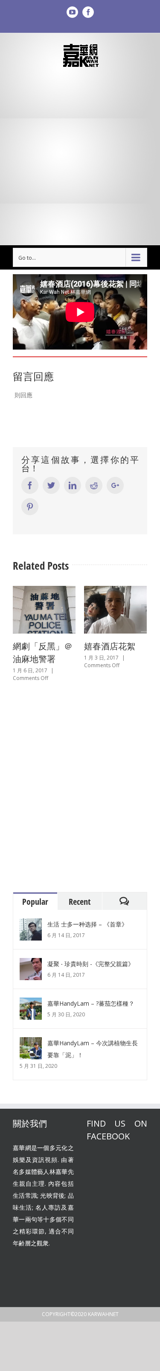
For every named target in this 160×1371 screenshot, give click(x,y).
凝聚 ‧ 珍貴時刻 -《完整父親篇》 (90, 959)
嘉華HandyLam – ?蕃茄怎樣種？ (90, 999)
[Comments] (124, 896)
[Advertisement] (80, 156)
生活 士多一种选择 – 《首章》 (87, 919)
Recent (79, 897)
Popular (35, 897)
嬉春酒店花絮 (84, 646)
